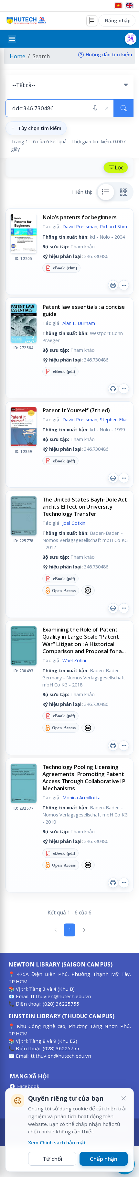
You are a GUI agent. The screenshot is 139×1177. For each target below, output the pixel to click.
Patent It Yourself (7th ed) (76, 410)
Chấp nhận (103, 1158)
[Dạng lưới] (123, 192)
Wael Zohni (74, 660)
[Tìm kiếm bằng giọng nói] (95, 108)
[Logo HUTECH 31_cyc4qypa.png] (26, 20)
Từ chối (52, 1158)
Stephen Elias (114, 419)
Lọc (119, 167)
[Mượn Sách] (130, 39)
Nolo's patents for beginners (79, 217)
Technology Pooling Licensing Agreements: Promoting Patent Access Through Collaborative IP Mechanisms (83, 777)
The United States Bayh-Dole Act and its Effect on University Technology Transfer (84, 506)
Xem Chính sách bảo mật (57, 1142)
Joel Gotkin (73, 523)
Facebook (28, 1086)
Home (17, 56)
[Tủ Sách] (91, 20)
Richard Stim (113, 226)
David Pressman (79, 226)
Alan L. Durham (78, 323)
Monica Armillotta (81, 797)
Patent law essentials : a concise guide (83, 310)
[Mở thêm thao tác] (124, 285)
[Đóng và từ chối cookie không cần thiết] (123, 1098)
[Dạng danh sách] (106, 192)
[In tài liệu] (113, 285)
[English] (129, 5)
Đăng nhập (118, 20)
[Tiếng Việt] (118, 5)
